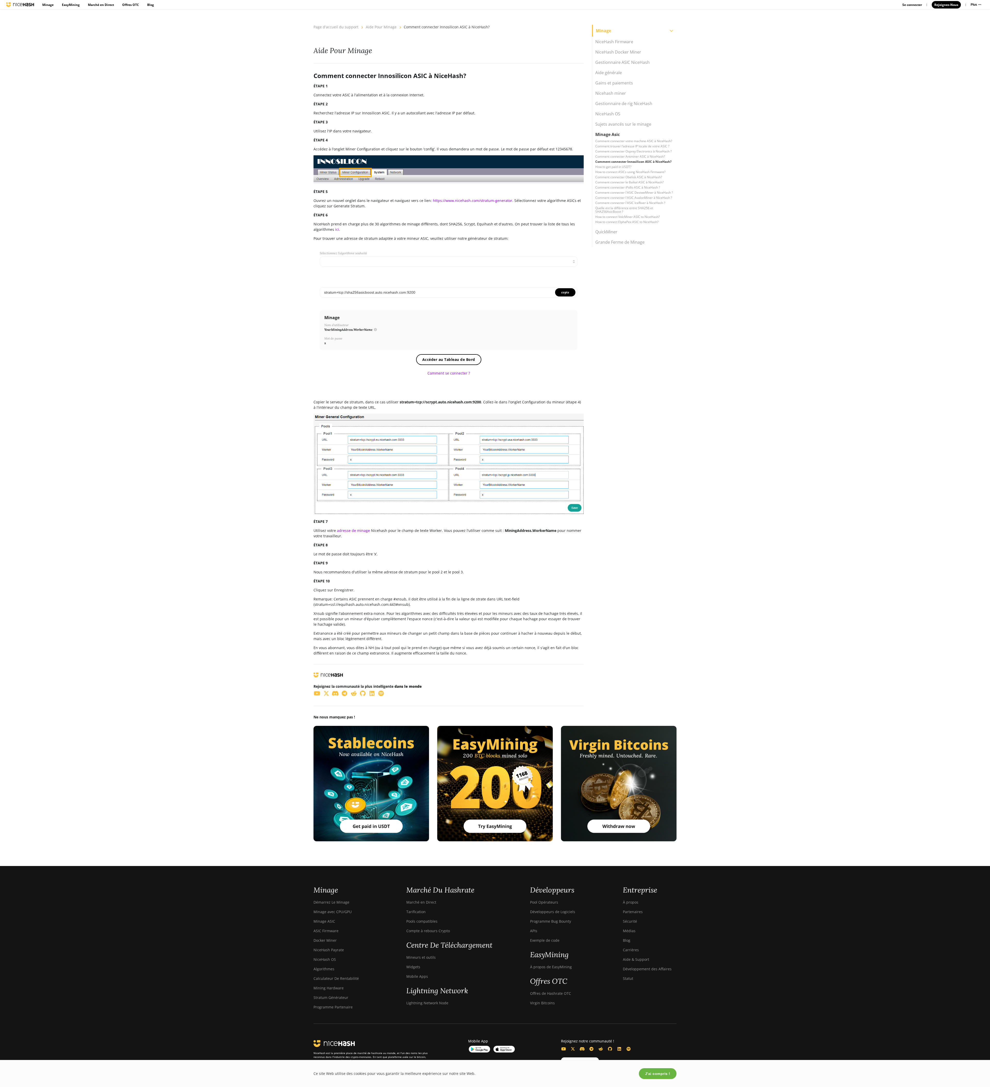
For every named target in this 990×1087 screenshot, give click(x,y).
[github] (363, 693)
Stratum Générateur (331, 997)
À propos (630, 902)
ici (337, 229)
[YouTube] (563, 1049)
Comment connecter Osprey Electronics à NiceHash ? (633, 151)
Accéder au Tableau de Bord (448, 359)
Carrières (631, 949)
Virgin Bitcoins (542, 1002)
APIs (533, 930)
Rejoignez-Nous (946, 5)
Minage (48, 5)
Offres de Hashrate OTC (550, 993)
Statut (628, 978)
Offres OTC (130, 5)
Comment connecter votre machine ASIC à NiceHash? (633, 141)
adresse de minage (353, 530)
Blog (150, 5)
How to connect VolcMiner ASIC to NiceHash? (627, 217)
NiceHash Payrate (329, 949)
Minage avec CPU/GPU (333, 911)
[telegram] (344, 693)
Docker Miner (325, 940)
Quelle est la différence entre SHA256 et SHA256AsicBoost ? (624, 210)
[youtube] (317, 693)
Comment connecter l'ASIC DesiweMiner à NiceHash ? (634, 192)
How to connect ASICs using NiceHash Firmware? (630, 172)
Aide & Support (636, 959)
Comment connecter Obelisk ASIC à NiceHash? (628, 177)
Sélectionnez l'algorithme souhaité (343, 253)
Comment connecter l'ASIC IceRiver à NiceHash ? (630, 203)
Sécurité (630, 921)
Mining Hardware (329, 988)
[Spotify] (628, 1049)
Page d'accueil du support (336, 26)
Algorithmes (324, 968)
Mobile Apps (417, 976)
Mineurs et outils (421, 957)
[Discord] (582, 1049)
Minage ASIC (324, 921)
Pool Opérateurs (544, 902)
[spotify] (381, 693)
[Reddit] (600, 1049)
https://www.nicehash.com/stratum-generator (472, 200)
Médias (629, 930)
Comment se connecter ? (448, 373)
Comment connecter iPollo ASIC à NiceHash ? (627, 187)
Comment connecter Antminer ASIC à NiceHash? (630, 156)
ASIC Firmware (326, 930)
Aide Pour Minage (381, 26)
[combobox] (449, 262)
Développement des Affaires (647, 968)
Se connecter (912, 5)
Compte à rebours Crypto (428, 930)
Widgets (413, 966)
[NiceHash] (20, 4)
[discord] (335, 693)
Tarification (416, 911)
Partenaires (633, 911)
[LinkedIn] (619, 1049)
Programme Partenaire (333, 1007)
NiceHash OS (325, 959)
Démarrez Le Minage (331, 902)
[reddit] (353, 693)
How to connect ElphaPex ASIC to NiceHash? (626, 222)
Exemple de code (544, 940)
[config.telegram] (591, 1049)
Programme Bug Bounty (550, 921)
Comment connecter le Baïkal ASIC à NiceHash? (629, 182)
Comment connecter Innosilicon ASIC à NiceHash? (633, 161)
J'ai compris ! (657, 1074)
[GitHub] (610, 1049)
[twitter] (326, 693)
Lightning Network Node (427, 1002)
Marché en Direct (101, 5)
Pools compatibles (422, 921)
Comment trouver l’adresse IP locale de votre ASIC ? (632, 146)
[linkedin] (372, 693)
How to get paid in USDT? (613, 167)
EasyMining (71, 5)
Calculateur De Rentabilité (336, 978)
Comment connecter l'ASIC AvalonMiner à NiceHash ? (633, 198)
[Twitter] (572, 1049)
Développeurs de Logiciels (552, 911)
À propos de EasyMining (551, 966)
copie (565, 292)
